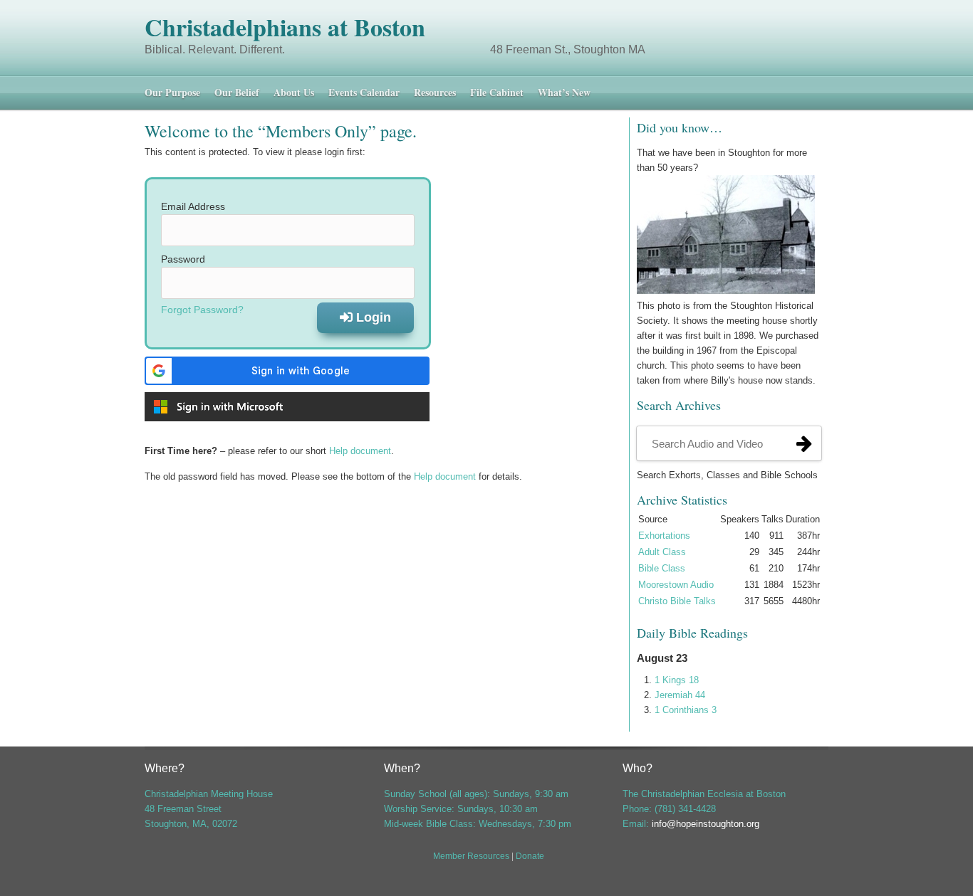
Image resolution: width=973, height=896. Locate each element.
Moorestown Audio (676, 584)
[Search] (804, 443)
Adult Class (662, 552)
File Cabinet (497, 92)
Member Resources (471, 856)
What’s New (564, 92)
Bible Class (661, 568)
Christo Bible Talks (677, 601)
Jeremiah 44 (680, 695)
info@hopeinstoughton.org (705, 823)
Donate (530, 856)
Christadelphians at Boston (285, 27)
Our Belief (236, 92)
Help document (360, 451)
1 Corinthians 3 (686, 710)
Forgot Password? (202, 309)
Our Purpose (172, 92)
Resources (435, 92)
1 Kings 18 (677, 680)
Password (183, 259)
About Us (294, 92)
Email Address (193, 206)
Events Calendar (364, 92)
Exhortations (664, 535)
